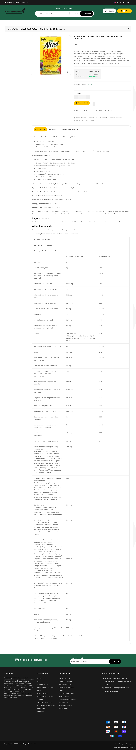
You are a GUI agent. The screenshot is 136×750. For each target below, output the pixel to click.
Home (39, 678)
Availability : (80, 77)
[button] (93, 103)
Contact (40, 711)
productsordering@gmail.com (117, 688)
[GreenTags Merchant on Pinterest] (123, 744)
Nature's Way (94, 71)
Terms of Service (65, 681)
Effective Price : (80, 86)
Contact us (63, 702)
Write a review (81, 45)
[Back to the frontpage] (128, 29)
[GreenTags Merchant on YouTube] (130, 744)
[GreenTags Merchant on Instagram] (126, 744)
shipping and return (69, 129)
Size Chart (101, 111)
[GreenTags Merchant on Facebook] (119, 744)
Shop (39, 681)
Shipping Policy (65, 684)
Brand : (78, 71)
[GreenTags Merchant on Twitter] (115, 744)
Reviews (52, 129)
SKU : (77, 74)
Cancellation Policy (67, 693)
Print (111, 111)
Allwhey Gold (42, 684)
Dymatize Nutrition (44, 702)
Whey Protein (42, 693)
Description (40, 129)
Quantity (77, 94)
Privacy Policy (64, 678)
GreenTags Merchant (26, 744)
